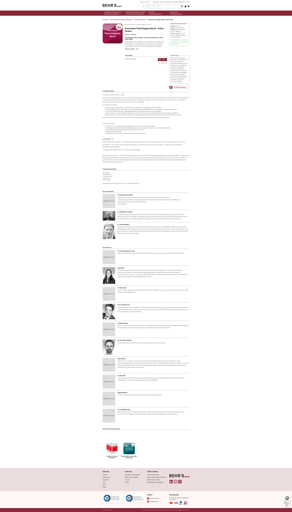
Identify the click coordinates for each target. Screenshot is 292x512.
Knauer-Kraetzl (129, 24)
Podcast (175, 2)
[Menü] (289, 496)
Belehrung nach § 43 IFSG (153, 479)
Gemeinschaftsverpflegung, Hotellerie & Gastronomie (135, 13)
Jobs (104, 482)
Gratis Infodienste (168, 2)
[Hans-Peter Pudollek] (109, 347)
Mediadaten (106, 479)
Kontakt (187, 2)
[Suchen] (181, 6)
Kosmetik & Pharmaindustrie (176, 13)
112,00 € (163, 59)
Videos (104, 485)
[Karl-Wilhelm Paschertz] (109, 215)
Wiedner (144, 24)
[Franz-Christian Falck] (109, 311)
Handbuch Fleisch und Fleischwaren (112, 456)
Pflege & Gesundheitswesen (155, 13)
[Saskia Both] (109, 275)
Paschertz (138, 24)
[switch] (287, 505)
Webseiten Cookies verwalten (183, 510)
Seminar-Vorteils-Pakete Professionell (157, 477)
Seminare (127, 479)
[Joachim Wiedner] (109, 231)
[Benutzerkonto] (185, 6)
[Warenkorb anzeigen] (188, 6)
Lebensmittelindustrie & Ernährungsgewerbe (112, 13)
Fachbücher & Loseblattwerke (132, 474)
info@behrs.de (106, 178)
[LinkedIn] (171, 482)
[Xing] (180, 482)
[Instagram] (175, 482)
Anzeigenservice (181, 2)
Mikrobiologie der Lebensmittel (155, 482)
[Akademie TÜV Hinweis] (135, 498)
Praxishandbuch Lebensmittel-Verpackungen (129, 456)
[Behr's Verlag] (112, 5)
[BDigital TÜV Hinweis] (113, 498)
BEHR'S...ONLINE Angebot (131, 477)
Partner (104, 487)
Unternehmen (156, 2)
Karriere (162, 2)
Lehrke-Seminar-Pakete (153, 474)
